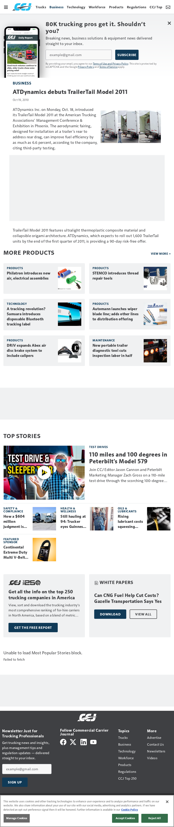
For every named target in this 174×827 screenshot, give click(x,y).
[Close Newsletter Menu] (169, 23)
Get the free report (33, 627)
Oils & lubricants (127, 509)
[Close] (167, 801)
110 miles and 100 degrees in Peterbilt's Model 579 (128, 458)
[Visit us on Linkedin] (83, 741)
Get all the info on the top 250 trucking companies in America (41, 595)
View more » (161, 253)
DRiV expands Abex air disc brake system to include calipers (26, 350)
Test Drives (98, 447)
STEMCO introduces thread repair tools (116, 276)
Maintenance (104, 340)
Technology (17, 303)
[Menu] (5, 7)
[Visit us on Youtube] (93, 741)
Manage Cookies (16, 818)
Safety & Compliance (13, 509)
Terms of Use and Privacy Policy (110, 63)
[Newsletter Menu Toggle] (168, 7)
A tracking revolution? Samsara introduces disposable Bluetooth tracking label (26, 317)
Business (22, 83)
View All (143, 614)
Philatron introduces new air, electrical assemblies (28, 276)
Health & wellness (68, 509)
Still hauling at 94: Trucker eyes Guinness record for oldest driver (73, 521)
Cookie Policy (129, 809)
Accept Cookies (125, 818)
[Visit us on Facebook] (63, 741)
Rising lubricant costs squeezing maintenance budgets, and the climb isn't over (130, 521)
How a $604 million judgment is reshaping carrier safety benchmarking (15, 521)
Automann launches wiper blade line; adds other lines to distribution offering (116, 314)
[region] (87, 811)
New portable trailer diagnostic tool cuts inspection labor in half (112, 350)
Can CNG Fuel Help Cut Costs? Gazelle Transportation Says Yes (128, 598)
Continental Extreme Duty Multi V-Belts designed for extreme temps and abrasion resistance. (16, 552)
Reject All (154, 818)
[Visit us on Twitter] (73, 741)
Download (110, 614)
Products (15, 268)
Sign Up (15, 782)
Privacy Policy (86, 66)
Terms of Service (108, 66)
